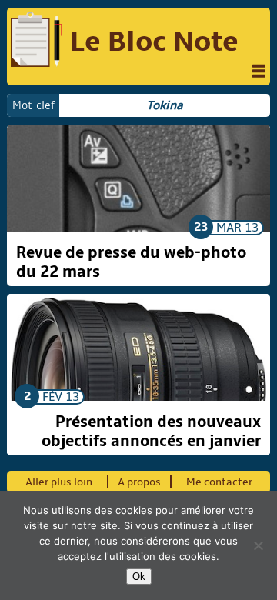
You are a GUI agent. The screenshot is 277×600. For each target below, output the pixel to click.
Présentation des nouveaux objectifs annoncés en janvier (151, 431)
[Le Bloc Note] (36, 41)
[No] (257, 545)
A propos (139, 481)
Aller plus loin (58, 481)
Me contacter (219, 481)
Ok (138, 576)
